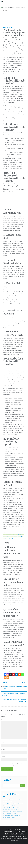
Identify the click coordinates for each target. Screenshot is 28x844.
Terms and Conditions (8, 831)
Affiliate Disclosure (22, 831)
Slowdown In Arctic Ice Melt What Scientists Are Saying (14, 700)
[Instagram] (7, 674)
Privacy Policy (17, 829)
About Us (8, 829)
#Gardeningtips (8, 686)
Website (3, 756)
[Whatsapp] (22, 674)
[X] (10, 674)
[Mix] (5, 677)
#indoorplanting (16, 686)
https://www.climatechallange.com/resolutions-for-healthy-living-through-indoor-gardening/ (13, 536)
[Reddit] (19, 674)
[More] (7, 677)
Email (3, 749)
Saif (6, 682)
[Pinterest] (13, 674)
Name (3, 742)
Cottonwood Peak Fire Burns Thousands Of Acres (13, 694)
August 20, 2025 (8, 27)
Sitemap (22, 833)
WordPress (16, 838)
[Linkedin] (16, 674)
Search (7, 780)
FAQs (6, 833)
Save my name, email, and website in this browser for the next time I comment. (12, 764)
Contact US (14, 833)
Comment (4, 720)
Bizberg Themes (14, 840)
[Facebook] (5, 674)
